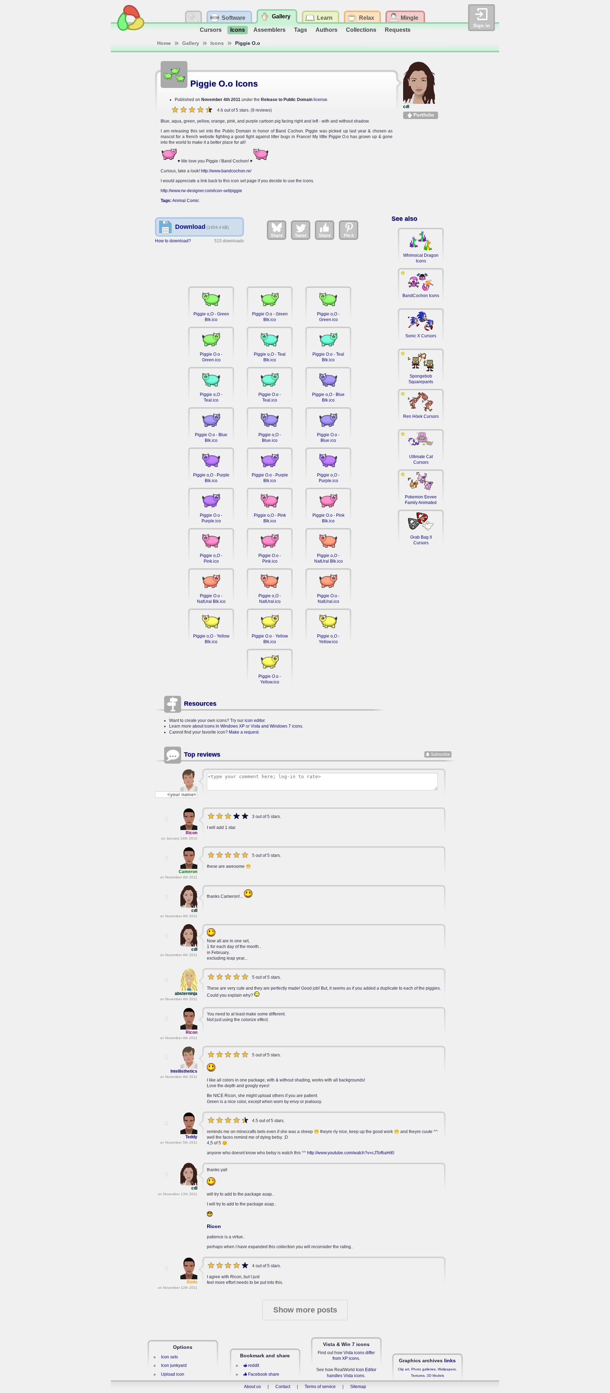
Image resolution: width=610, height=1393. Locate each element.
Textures (418, 1375)
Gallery (190, 43)
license (320, 99)
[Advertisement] (269, 263)
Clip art (403, 1369)
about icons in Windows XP (218, 726)
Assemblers (269, 30)
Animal (179, 200)
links (450, 1360)
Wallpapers (447, 1369)
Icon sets (169, 1357)
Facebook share (263, 1374)
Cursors (211, 30)
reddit (253, 1365)
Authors (326, 30)
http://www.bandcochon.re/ (226, 170)
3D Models (435, 1375)
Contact (282, 1386)
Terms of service (320, 1386)
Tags (300, 30)
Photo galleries (423, 1369)
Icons (237, 30)
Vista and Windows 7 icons (276, 726)
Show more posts (305, 1309)
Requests (398, 30)
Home (164, 43)
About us (252, 1386)
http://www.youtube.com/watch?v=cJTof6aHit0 (350, 1152)
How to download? (173, 240)
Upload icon (172, 1374)
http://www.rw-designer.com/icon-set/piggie (201, 190)
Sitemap (358, 1386)
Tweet (300, 235)
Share (277, 235)
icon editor (254, 720)
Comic (193, 200)
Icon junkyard (174, 1365)
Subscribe (440, 754)
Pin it (349, 235)
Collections (361, 30)
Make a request (243, 732)
